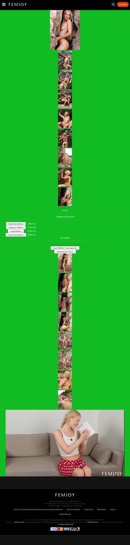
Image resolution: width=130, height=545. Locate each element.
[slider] (56, 473)
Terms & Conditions (73, 509)
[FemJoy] (65, 497)
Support (113, 509)
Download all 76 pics (65, 252)
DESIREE (65, 208)
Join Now (123, 4)
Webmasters (101, 509)
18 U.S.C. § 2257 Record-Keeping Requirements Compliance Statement (38, 509)
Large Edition (16, 231)
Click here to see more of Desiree (65, 244)
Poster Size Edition (15, 235)
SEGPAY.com (92, 522)
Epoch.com (19, 522)
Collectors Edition (16, 228)
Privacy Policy (88, 509)
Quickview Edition (16, 224)
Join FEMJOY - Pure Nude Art (65, 248)
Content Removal (65, 514)
